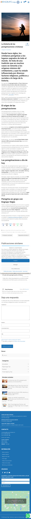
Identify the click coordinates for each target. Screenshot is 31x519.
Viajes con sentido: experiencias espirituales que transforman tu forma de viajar (18, 399)
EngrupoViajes (8, 230)
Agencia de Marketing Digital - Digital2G (21, 517)
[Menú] (28, 2)
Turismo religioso (18, 232)
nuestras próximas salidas (15, 217)
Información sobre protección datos (11, 339)
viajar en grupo (23, 232)
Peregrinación (3, 232)
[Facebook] (3, 472)
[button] (28, 516)
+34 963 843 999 (6, 433)
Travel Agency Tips (7, 371)
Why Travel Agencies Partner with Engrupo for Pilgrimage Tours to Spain (18, 404)
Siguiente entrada (23, 235)
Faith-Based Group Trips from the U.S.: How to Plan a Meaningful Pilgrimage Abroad (18, 387)
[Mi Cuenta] (21, 2)
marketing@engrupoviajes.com (8, 432)
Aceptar (16, 260)
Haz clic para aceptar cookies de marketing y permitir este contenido (15, 501)
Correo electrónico (5, 328)
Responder (27, 289)
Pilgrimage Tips (6, 366)
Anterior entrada (7, 235)
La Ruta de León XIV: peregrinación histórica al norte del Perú (17, 381)
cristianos (3, 230)
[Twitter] (5, 472)
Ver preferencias (15, 268)
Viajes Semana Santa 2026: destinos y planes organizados (18, 392)
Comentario (4, 304)
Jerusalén (11, 94)
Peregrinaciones (9, 232)
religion (13, 232)
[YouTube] (9, 472)
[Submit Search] (2, 355)
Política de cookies (8, 271)
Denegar (15, 264)
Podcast (4, 369)
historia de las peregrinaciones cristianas (18, 230)
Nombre (3, 322)
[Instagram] (7, 472)
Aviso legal (25, 271)
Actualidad (8, 49)
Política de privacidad (17, 271)
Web (2, 334)
